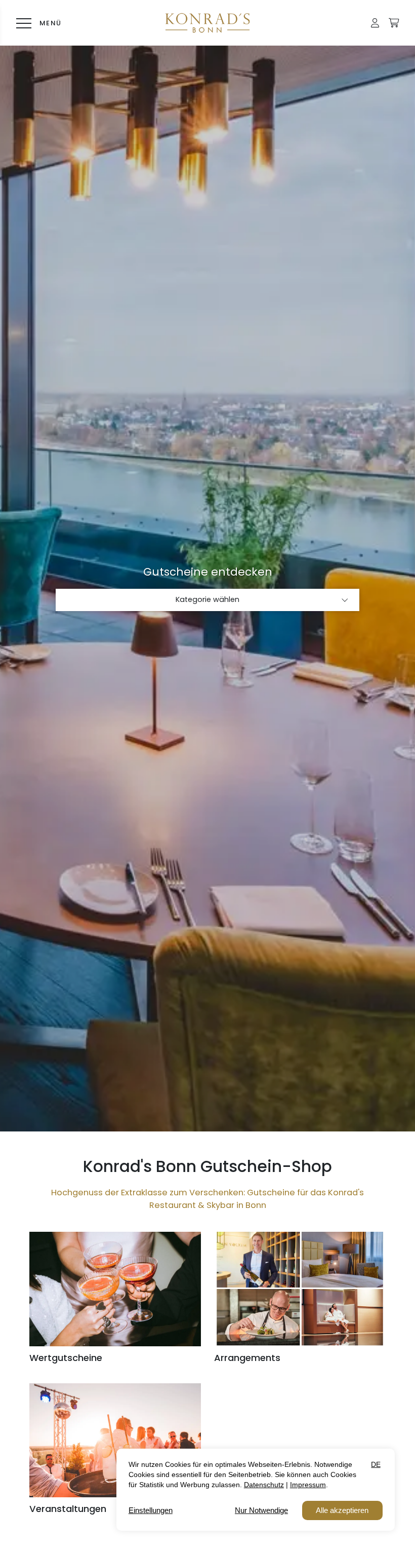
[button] (375, 22)
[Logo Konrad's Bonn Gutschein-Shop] (207, 23)
